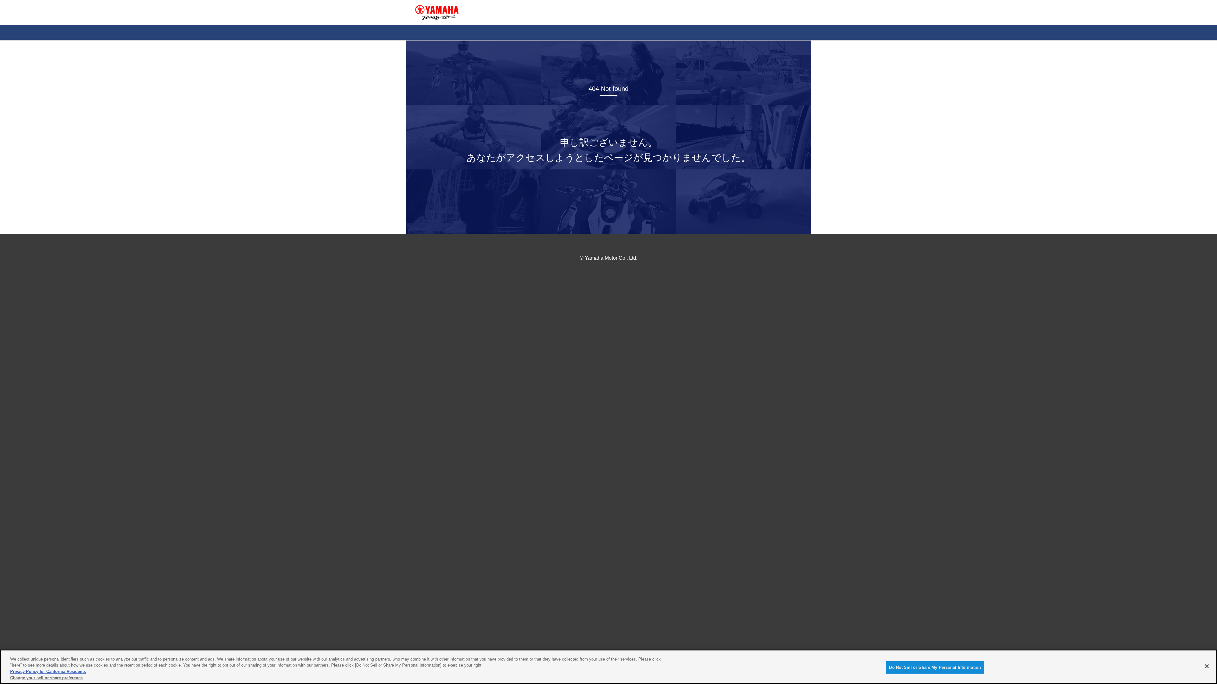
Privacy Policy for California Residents (48, 671)
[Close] (1207, 666)
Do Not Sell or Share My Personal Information (935, 667)
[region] (608, 667)
